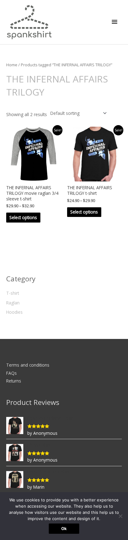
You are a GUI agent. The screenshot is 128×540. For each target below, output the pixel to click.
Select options (23, 217)
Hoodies (14, 312)
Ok (64, 528)
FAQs (11, 373)
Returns (13, 381)
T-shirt (12, 293)
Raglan (13, 303)
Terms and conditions (27, 365)
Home (11, 65)
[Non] (120, 516)
